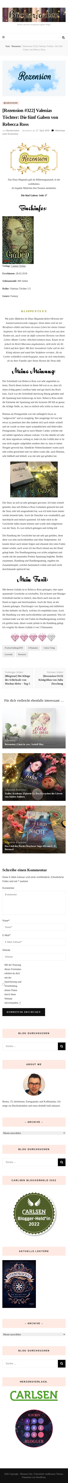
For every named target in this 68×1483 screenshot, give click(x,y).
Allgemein (10, 789)
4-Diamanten (33, 648)
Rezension (11, 103)
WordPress (41, 1477)
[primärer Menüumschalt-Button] (3, 37)
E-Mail (6, 935)
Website (6, 950)
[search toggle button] (63, 37)
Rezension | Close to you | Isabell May (24, 744)
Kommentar (8, 888)
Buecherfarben (12, 130)
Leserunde (8, 654)
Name (6, 920)
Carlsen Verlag (18, 266)
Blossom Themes (55, 1474)
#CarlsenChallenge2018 (14, 648)
